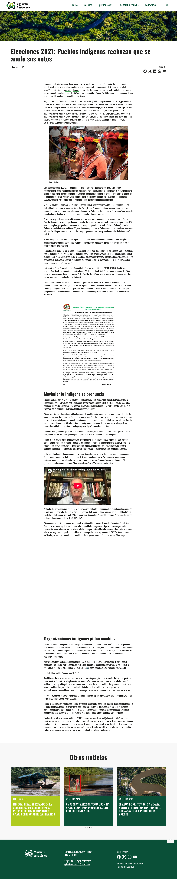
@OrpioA (79, 661)
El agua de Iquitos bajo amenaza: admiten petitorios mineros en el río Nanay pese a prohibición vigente (140, 809)
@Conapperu (89, 661)
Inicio (75, 5)
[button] (85, 827)
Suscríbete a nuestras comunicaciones (130, 863)
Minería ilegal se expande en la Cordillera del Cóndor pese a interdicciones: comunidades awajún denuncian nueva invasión (34, 809)
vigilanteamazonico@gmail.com (77, 864)
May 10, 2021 (74, 673)
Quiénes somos (105, 5)
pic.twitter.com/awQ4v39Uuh (114, 667)
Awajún (68, 90)
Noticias (88, 5)
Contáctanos (151, 5)
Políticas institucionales (125, 866)
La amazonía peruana (129, 5)
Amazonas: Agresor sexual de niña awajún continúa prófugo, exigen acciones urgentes (87, 807)
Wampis (76, 90)
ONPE (95, 101)
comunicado (105, 508)
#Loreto (47, 661)
